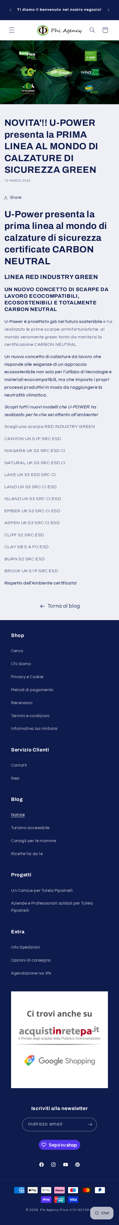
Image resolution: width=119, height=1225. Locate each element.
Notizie (18, 815)
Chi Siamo (21, 664)
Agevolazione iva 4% (31, 973)
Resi (15, 778)
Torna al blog (64, 606)
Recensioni (21, 703)
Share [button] (16, 197)
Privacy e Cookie (27, 677)
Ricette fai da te (27, 854)
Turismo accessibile (30, 828)
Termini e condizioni (30, 716)
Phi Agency (49, 1209)
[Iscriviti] (90, 1124)
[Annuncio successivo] (108, 10)
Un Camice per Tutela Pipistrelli (42, 891)
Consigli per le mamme (33, 841)
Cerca (17, 651)
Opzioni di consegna (31, 960)
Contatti (19, 765)
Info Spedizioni (25, 947)
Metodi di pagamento (32, 690)
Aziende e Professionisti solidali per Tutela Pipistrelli (52, 907)
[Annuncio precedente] (10, 10)
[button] (11, 30)
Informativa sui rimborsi (34, 729)
